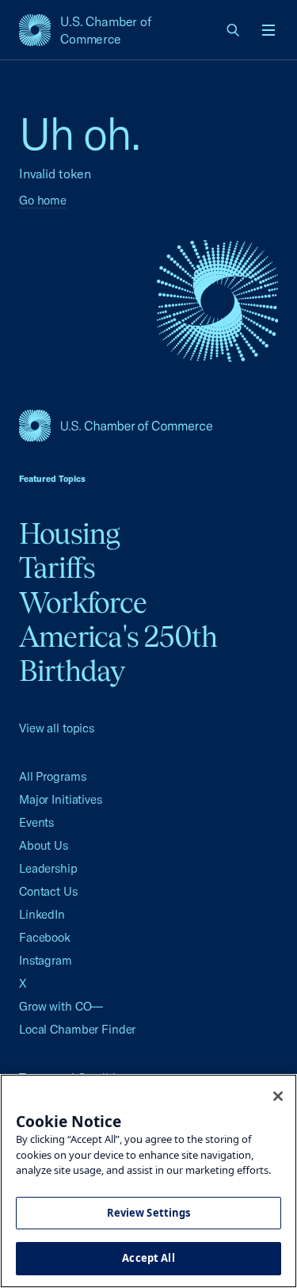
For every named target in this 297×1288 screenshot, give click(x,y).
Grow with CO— (61, 1006)
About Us (43, 845)
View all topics (56, 728)
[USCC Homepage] (148, 425)
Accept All (148, 1258)
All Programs (52, 776)
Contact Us (48, 891)
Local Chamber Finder (77, 1029)
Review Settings (149, 1213)
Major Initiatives (60, 799)
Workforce (83, 602)
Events (36, 822)
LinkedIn (42, 914)
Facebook (44, 937)
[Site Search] (233, 30)
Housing (69, 533)
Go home (43, 200)
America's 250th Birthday (118, 653)
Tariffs (57, 567)
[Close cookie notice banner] (278, 1096)
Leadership (48, 868)
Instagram (45, 960)
